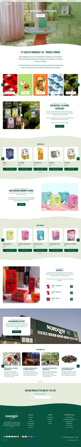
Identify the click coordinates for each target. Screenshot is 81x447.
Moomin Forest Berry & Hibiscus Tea (24, 244)
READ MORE (16, 331)
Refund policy (69, 423)
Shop (22, 4)
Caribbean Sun (66, 162)
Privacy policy (69, 425)
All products (50, 417)
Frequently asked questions (69, 419)
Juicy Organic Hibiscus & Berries (54, 244)
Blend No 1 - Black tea (55, 298)
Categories (50, 419)
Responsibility (37, 4)
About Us (16, 4)
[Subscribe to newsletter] (49, 397)
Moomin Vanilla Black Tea (38, 244)
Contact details (69, 417)
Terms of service (69, 427)
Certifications (31, 425)
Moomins (21, 204)
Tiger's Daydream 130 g (7, 162)
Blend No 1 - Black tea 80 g (56, 292)
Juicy (66, 122)
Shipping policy (69, 421)
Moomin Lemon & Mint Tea (7, 244)
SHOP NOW (40, 15)
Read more (59, 126)
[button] (70, 4)
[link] (73, 4)
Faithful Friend (36, 162)
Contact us (31, 427)
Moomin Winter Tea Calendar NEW (70, 244)
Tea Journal (29, 4)
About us (31, 417)
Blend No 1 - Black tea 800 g (56, 285)
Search (50, 421)
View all (40, 172)
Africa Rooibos (20, 162)
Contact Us (47, 4)
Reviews (50, 423)
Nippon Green (51, 162)
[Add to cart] (71, 286)
